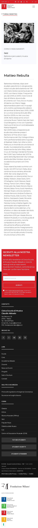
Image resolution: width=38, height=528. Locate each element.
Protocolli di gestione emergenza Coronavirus (17, 392)
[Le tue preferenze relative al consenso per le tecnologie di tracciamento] (3, 524)
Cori (3, 430)
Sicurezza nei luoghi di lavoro (11, 395)
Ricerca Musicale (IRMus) (10, 416)
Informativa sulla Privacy (16, 290)
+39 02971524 (8, 321)
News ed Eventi (7, 368)
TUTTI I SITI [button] (4, 1)
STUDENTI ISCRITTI (19, 447)
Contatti (4, 379)
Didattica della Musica (9, 426)
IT (32, 2)
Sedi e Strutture (7, 375)
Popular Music (6, 423)
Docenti (4, 364)
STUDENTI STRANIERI (19, 454)
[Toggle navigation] (33, 7)
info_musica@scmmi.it (13, 323)
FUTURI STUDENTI (19, 440)
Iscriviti (19, 285)
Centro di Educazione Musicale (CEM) (14, 433)
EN (35, 2)
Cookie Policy (22, 473)
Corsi (3, 357)
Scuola (4, 354)
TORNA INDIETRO (10, 14)
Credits (31, 473)
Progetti (4, 372)
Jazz (6, 53)
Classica (4, 408)
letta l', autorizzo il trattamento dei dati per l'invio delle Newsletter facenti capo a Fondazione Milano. (18, 292)
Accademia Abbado (8, 361)
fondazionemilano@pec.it (13, 325)
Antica (4, 412)
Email (5, 274)
